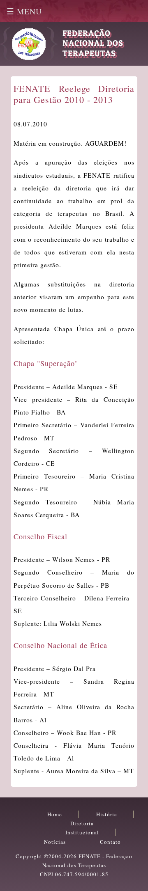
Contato (110, 841)
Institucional (82, 832)
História (106, 814)
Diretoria (82, 823)
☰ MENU (24, 11)
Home (54, 814)
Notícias (55, 841)
